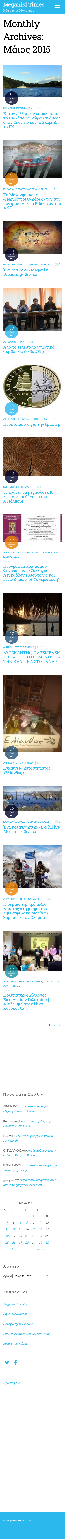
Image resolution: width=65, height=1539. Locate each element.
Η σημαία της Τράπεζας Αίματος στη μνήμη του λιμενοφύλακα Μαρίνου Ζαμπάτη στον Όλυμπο (25, 911)
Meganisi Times (15, 1520)
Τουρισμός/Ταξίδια (38, 264)
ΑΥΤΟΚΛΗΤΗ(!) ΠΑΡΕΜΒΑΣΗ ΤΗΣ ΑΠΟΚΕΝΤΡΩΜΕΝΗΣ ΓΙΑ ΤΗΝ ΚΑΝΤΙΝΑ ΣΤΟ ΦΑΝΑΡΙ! (32, 657)
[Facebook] (15, 1362)
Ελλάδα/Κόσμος (14, 189)
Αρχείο (7, 1276)
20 (20, 1235)
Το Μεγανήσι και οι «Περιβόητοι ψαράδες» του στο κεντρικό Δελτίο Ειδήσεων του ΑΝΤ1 (32, 201)
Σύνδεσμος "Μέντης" (16, 1343)
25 (6, 1242)
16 (40, 1229)
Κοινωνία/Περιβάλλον (17, 108)
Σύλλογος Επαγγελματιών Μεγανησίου (27, 1333)
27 (20, 1242)
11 (6, 1229)
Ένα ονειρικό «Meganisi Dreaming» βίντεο (25, 272)
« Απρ (13, 1249)
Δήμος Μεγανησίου (15, 1314)
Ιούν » (40, 1249)
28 (27, 1242)
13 (20, 1229)
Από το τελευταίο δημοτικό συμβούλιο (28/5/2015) (28, 349)
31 (47, 1242)
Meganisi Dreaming (15, 1304)
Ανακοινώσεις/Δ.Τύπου (18, 552)
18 (6, 1235)
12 (13, 1229)
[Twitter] (6, 1362)
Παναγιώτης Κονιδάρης (18, 1324)
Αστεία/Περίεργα (14, 418)
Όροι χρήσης (11, 1383)
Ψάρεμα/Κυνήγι (36, 189)
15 (33, 1229)
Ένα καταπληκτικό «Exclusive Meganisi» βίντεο (31, 829)
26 (13, 1242)
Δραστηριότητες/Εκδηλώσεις (22, 898)
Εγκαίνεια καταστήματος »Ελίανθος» (26, 770)
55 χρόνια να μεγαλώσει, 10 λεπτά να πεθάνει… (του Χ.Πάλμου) (28, 496)
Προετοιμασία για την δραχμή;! (32, 424)
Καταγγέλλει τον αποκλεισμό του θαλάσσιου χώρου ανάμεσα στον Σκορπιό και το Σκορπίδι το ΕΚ (32, 120)
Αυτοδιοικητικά (13, 341)
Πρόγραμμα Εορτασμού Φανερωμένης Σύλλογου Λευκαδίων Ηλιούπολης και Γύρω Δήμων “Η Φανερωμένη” (31, 573)
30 (40, 1242)
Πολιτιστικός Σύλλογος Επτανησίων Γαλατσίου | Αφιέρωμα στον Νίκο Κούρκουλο (26, 1001)
